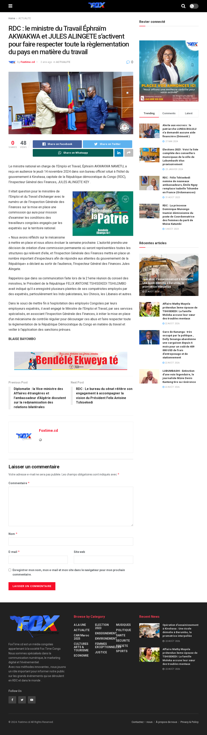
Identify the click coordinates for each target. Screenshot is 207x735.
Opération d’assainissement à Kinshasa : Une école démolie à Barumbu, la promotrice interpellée (168, 283)
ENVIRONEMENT (106, 638)
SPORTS (122, 651)
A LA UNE (80, 624)
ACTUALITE (24, 18)
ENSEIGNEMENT (106, 633)
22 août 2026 (151, 291)
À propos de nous (166, 721)
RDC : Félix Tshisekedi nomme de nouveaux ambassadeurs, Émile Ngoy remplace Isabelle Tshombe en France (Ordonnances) (180, 185)
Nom (13, 534)
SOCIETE (122, 645)
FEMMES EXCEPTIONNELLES (108, 645)
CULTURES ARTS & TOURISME (81, 647)
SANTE (120, 635)
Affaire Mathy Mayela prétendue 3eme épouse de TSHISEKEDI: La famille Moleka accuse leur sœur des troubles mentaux (180, 311)
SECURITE (123, 640)
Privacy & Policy (190, 721)
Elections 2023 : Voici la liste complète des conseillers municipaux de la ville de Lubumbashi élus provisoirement (180, 157)
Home (11, 18)
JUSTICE (101, 652)
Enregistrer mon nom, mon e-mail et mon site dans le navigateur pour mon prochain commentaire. (69, 572)
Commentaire (19, 483)
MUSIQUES (123, 624)
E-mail (14, 552)
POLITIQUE (123, 630)
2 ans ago (46, 61)
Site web (79, 551)
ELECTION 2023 (102, 626)
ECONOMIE (81, 655)
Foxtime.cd (28, 61)
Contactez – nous (142, 721)
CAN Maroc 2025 (81, 637)
